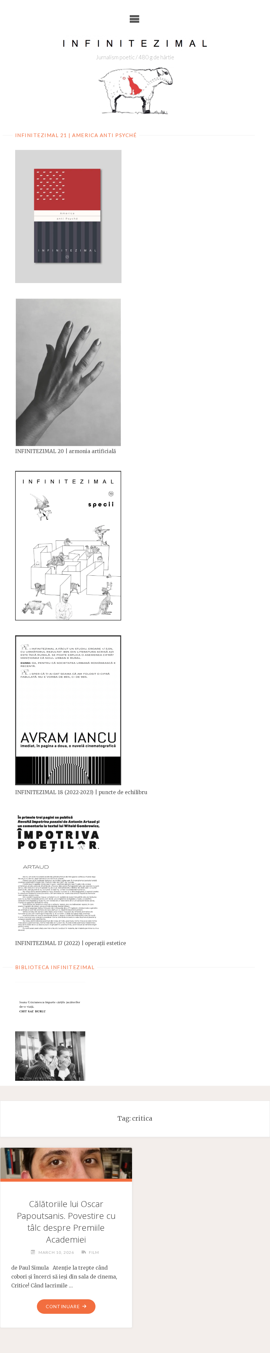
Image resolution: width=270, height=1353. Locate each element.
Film (94, 1252)
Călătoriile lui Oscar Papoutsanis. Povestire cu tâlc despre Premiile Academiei (66, 1222)
